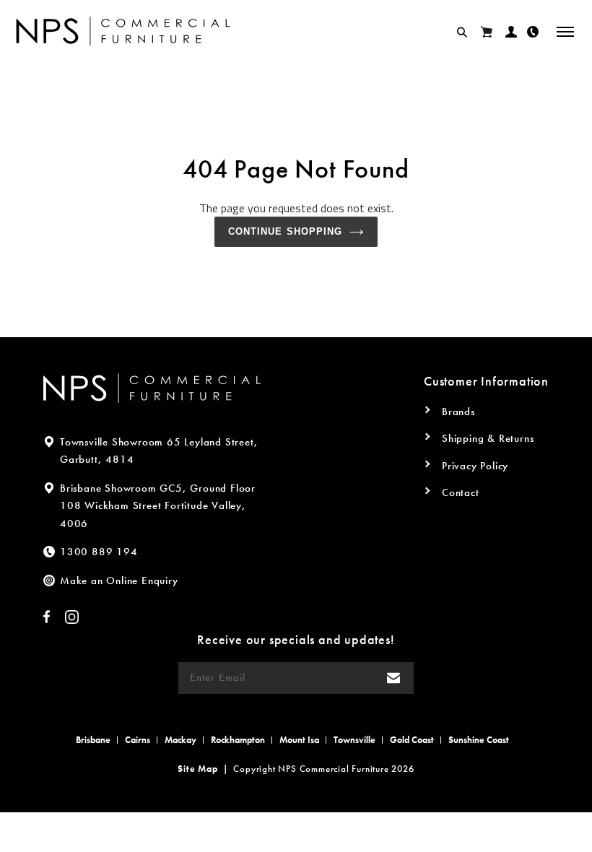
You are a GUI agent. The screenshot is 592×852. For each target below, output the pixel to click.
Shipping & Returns (488, 438)
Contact (460, 492)
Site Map (197, 768)
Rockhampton (238, 740)
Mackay (180, 740)
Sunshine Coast (478, 740)
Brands (458, 411)
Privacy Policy (475, 465)
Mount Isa (299, 740)
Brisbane (93, 740)
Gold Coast (412, 740)
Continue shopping (285, 231)
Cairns (137, 740)
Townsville (354, 740)
